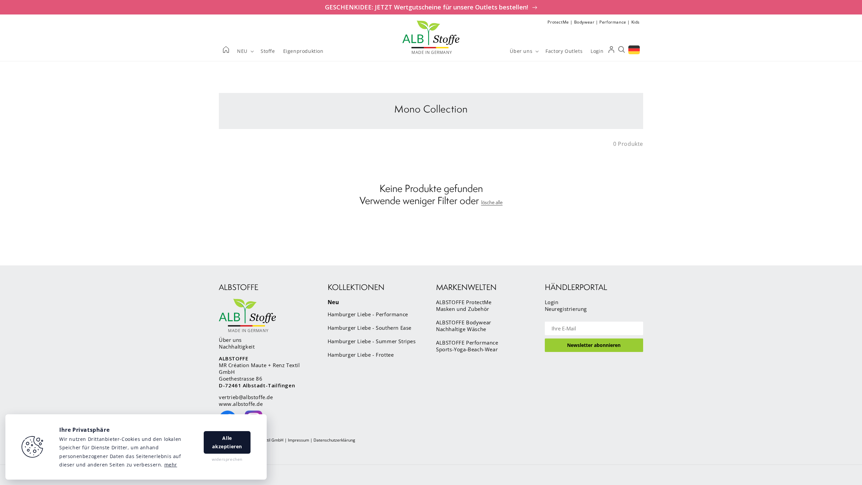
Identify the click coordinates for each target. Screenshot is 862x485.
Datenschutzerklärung (334, 440)
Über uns (230, 339)
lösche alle (492, 202)
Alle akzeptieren (227, 442)
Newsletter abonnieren (594, 345)
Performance (612, 22)
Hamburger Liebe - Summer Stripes (372, 341)
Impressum (298, 440)
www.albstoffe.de (241, 403)
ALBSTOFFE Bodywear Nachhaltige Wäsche (463, 325)
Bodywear (584, 22)
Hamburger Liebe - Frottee (361, 354)
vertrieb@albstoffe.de (246, 397)
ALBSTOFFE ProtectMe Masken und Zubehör (463, 305)
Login (552, 302)
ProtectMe (558, 22)
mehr (170, 464)
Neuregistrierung (566, 308)
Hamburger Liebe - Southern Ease (370, 327)
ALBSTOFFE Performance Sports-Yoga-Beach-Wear (467, 346)
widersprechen (227, 459)
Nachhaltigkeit (237, 346)
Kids (635, 22)
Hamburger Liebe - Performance (368, 314)
